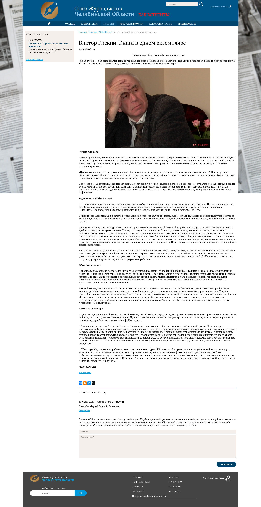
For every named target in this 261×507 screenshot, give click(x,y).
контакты (174, 491)
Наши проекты (187, 23)
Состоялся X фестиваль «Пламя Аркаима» (48, 45)
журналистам (141, 482)
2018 (101, 32)
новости (108, 23)
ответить (84, 410)
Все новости (85, 372)
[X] (93, 383)
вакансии (175, 486)
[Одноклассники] (85, 383)
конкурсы (139, 491)
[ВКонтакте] (80, 383)
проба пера (175, 482)
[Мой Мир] (89, 383)
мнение (173, 477)
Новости (93, 32)
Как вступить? (154, 14)
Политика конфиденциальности (149, 495)
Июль (108, 32)
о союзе (137, 477)
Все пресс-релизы (34, 59)
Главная (83, 32)
